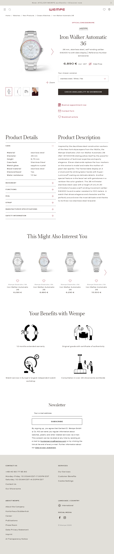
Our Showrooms (13, 489)
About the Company (15, 507)
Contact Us (11, 484)
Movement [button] (11, 183)
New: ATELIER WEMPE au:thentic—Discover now (57, 3)
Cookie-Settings (65, 481)
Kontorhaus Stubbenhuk (17, 511)
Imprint (9, 534)
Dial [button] (8, 196)
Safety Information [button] (16, 216)
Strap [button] (9, 202)
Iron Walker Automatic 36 (17, 288)
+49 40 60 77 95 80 (16, 472)
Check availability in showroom (83, 92)
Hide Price (97, 64)
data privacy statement (45, 448)
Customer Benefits (67, 476)
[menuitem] (4, 9)
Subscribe (57, 422)
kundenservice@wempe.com (53, 441)
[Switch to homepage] (57, 9)
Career (9, 516)
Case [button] (8, 146)
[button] (72, 105)
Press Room (11, 525)
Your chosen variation (67, 73)
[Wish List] (104, 9)
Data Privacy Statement (17, 530)
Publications (11, 520)
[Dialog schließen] (112, 2)
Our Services (64, 472)
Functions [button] (11, 189)
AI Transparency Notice (17, 539)
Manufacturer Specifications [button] (21, 209)
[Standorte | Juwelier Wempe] (109, 9)
